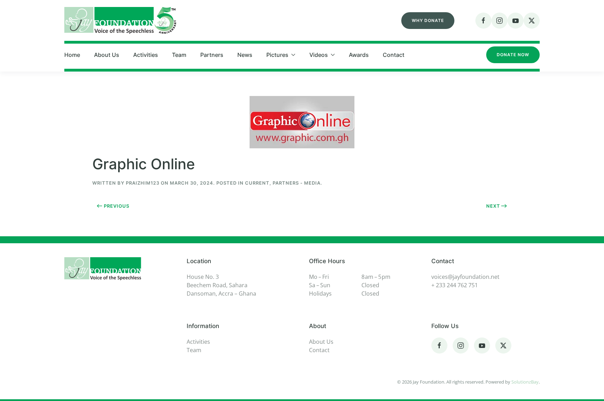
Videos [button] (318, 54)
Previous (116, 206)
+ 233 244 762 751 (454, 285)
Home (72, 54)
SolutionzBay (525, 382)
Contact (393, 54)
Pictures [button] (277, 54)
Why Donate (428, 20)
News (244, 54)
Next (493, 206)
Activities (145, 54)
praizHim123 (142, 183)
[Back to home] (120, 20)
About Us (106, 54)
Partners (211, 54)
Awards (359, 54)
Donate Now (513, 54)
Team (179, 54)
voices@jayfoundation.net (465, 277)
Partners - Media (297, 183)
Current (257, 183)
